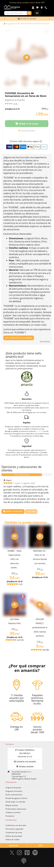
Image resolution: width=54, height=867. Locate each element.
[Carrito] (37, 8)
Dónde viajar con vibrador (15, 802)
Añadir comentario (14, 511)
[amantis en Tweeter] (12, 853)
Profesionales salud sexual (16, 809)
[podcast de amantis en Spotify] (23, 861)
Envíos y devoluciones (14, 794)
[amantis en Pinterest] (27, 853)
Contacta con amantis (26, 762)
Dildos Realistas (42, 23)
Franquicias (10, 816)
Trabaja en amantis (13, 812)
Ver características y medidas (18, 338)
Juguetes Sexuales (16, 23)
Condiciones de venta (14, 832)
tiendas (39, 431)
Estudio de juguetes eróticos (16, 798)
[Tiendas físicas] (41, 8)
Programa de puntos (13, 787)
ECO (41, 845)
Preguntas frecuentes (14, 791)
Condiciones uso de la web (16, 825)
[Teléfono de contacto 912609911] (46, 8)
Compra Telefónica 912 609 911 (25, 753)
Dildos (29, 23)
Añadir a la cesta (28, 124)
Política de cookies (13, 839)
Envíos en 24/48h (28, 18)
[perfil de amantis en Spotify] (35, 853)
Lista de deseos (27, 131)
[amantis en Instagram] (19, 853)
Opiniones (13, 845)
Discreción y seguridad (14, 829)
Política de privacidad (14, 836)
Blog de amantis (12, 805)
